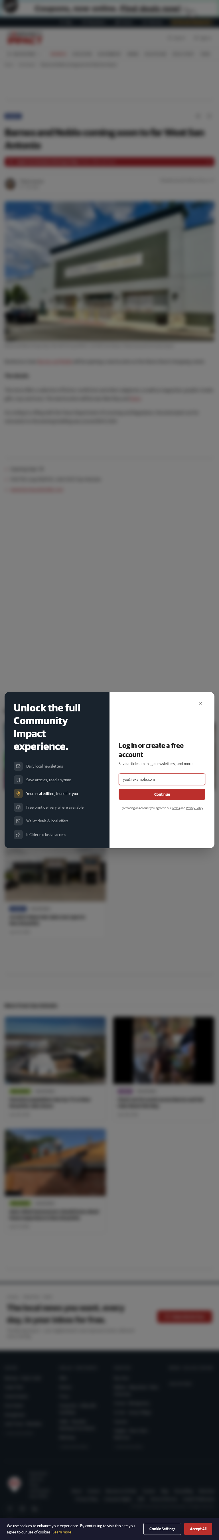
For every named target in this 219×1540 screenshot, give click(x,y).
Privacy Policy (194, 808)
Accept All (198, 1529)
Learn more (61, 1532)
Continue (162, 794)
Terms (176, 808)
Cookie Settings (162, 1529)
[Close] (200, 703)
